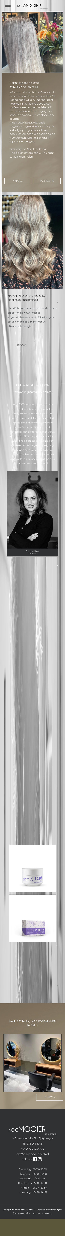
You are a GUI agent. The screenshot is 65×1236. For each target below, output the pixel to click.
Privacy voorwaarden (21, 1213)
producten (47, 181)
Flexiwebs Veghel (54, 1209)
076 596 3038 (34, 1143)
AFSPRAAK (21, 345)
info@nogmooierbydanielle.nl (32, 1153)
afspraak (18, 181)
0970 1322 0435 (35, 1148)
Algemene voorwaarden (42, 1213)
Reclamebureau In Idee (21, 1209)
